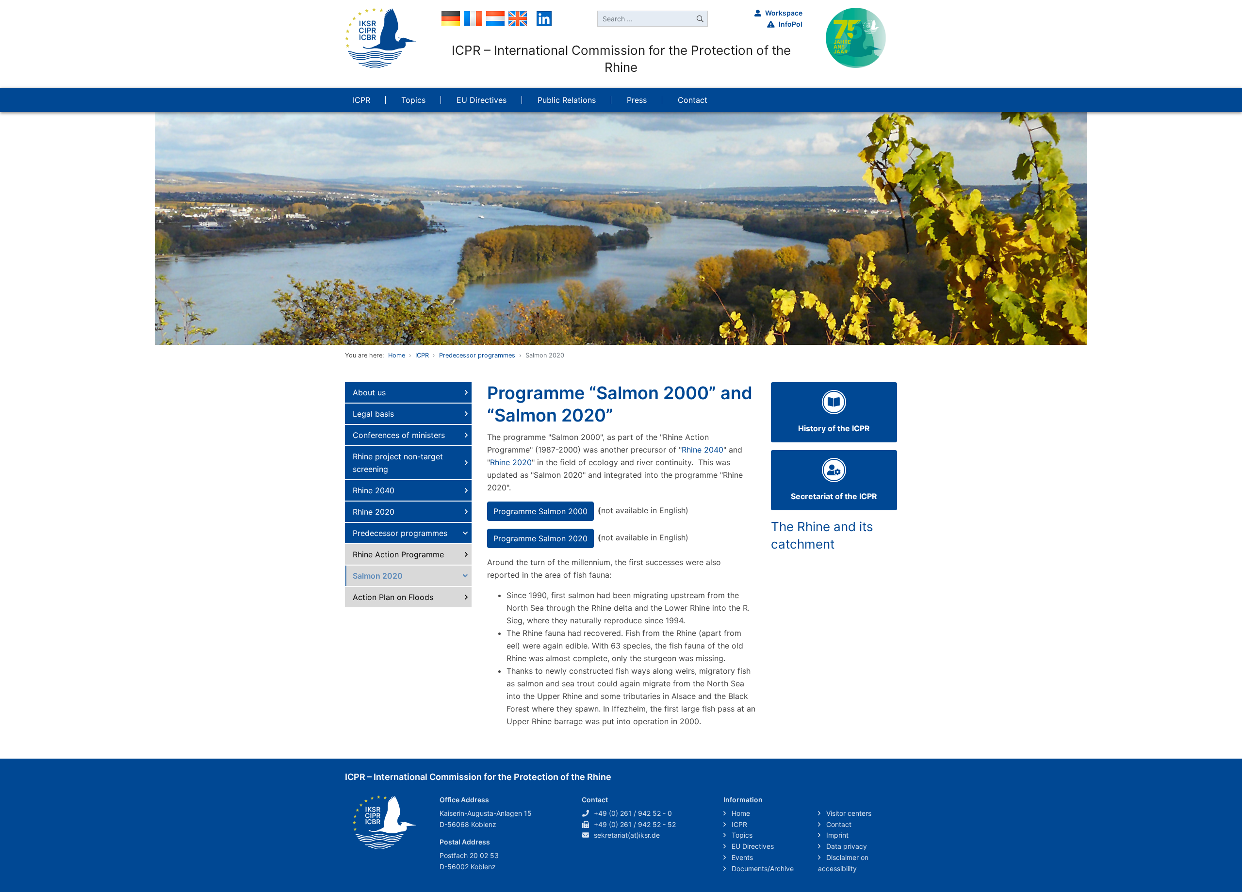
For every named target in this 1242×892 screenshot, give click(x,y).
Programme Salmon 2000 (540, 511)
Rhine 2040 (373, 490)
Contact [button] (692, 100)
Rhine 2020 (373, 512)
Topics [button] (413, 100)
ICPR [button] (361, 100)
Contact (837, 824)
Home (396, 355)
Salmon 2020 (378, 576)
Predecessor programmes (477, 355)
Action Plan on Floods (393, 597)
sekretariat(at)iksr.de (627, 835)
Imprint (836, 835)
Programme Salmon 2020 (540, 538)
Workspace (783, 13)
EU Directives (752, 846)
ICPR (422, 355)
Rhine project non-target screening (398, 463)
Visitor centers (847, 813)
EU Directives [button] (482, 100)
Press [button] (637, 100)
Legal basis (373, 414)
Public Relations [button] (567, 100)
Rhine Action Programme (398, 554)
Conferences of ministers (399, 435)
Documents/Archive (762, 868)
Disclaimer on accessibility (843, 863)
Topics (741, 835)
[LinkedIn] (544, 18)
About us (369, 392)
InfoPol (790, 24)
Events (741, 857)
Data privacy (845, 846)
